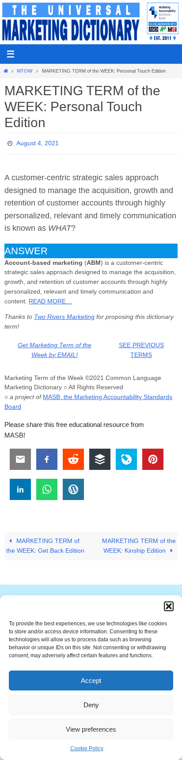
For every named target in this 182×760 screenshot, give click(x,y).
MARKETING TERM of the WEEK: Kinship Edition (139, 543)
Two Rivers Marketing (64, 314)
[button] (168, 606)
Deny (91, 705)
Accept (91, 680)
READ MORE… (50, 298)
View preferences (91, 729)
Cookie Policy (86, 748)
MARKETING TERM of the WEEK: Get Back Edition (45, 543)
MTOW (24, 71)
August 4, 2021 (37, 142)
